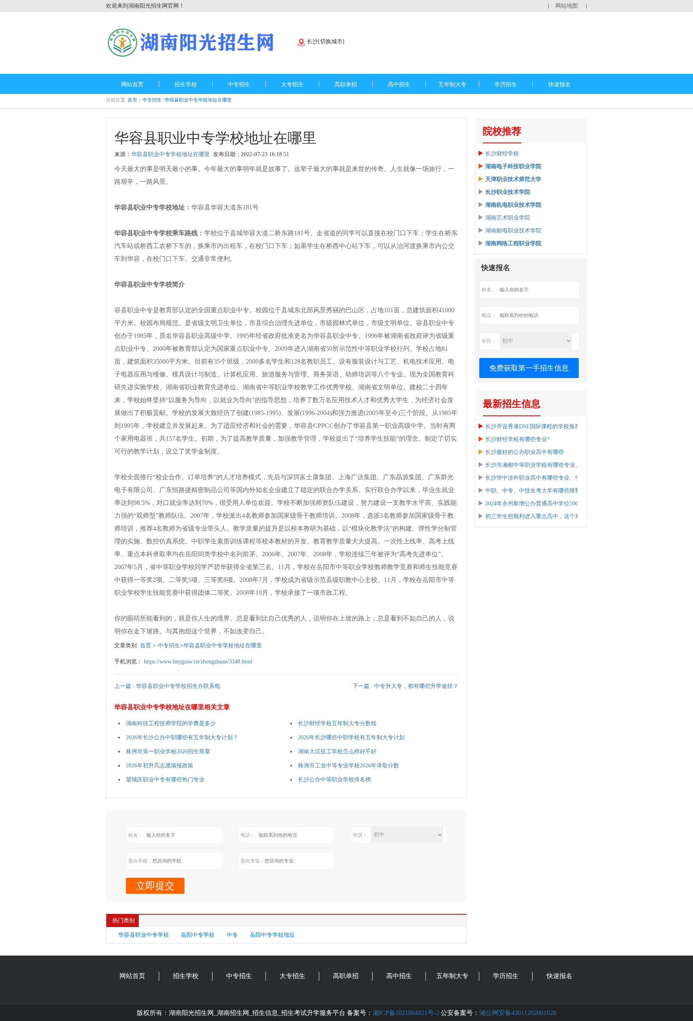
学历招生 (505, 84)
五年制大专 (452, 84)
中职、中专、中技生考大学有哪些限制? (534, 491)
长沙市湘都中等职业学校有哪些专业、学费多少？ (547, 465)
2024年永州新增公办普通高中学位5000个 (535, 503)
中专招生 (239, 84)
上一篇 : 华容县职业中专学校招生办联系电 (167, 686)
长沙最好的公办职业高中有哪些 (524, 452)
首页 (132, 100)
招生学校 (185, 84)
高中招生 (399, 84)
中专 (232, 935)
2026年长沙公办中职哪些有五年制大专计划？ (182, 737)
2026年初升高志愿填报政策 (159, 766)
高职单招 (345, 84)
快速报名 (559, 84)
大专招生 (292, 84)
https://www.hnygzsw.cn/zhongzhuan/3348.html (198, 662)
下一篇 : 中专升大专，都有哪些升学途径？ (405, 686)
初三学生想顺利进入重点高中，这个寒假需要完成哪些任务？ (561, 516)
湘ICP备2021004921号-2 (406, 1012)
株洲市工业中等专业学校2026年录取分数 (348, 766)
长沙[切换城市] (325, 42)
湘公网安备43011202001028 (517, 1012)
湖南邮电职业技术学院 (513, 231)
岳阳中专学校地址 (272, 935)
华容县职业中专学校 (143, 935)
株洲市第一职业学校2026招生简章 (168, 751)
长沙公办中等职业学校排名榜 (334, 780)
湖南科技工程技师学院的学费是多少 (171, 723)
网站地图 (566, 6)
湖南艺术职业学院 (507, 218)
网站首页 (132, 84)
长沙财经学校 (502, 154)
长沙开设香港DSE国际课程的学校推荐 (532, 426)
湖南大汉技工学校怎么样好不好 (337, 751)
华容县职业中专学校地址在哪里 (198, 100)
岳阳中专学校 (198, 935)
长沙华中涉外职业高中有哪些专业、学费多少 (541, 478)
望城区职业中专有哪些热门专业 (165, 780)
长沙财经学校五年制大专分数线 (337, 723)
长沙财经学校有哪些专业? (517, 439)
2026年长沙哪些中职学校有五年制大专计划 (351, 737)
